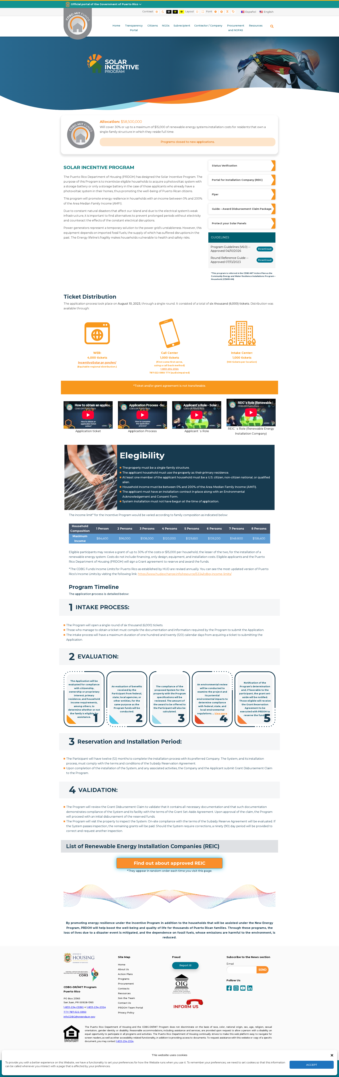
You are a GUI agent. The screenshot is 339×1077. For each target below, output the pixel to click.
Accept (311, 1064)
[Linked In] (249, 988)
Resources (124, 993)
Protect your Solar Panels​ (229, 223)
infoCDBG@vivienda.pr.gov (79, 1016)
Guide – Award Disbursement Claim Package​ (242, 208)
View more (221, 713)
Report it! (185, 965)
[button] (332, 1055)
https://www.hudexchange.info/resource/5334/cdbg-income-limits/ (184, 574)
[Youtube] (242, 988)
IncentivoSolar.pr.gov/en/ (97, 362)
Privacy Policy (126, 1012)
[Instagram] (236, 988)
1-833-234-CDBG (74, 1007)
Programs (123, 978)
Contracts (123, 988)
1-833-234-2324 (169, 369)
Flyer (215, 194)
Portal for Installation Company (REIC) (237, 180)
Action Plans (125, 974)
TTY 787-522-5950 (75, 1011)
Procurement (126, 983)
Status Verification (224, 165)
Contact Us (124, 1002)
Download (265, 249)
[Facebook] (229, 988)
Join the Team (126, 998)
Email (230, 963)
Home (121, 964)
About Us (123, 969)
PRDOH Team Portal (130, 1007)
